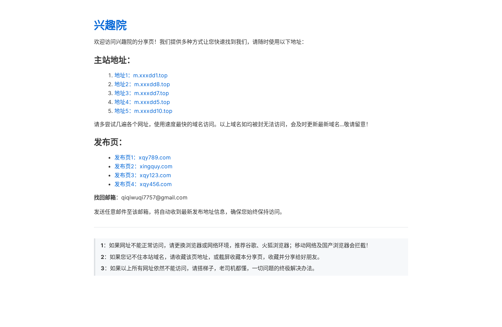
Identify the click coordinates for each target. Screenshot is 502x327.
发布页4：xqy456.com (143, 184)
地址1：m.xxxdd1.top (141, 75)
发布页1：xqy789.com (142, 157)
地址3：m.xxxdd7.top (141, 93)
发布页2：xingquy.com (143, 166)
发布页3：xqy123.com (142, 175)
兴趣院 (110, 25)
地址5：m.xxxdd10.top (143, 110)
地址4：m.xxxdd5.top (142, 102)
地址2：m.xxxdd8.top (142, 84)
